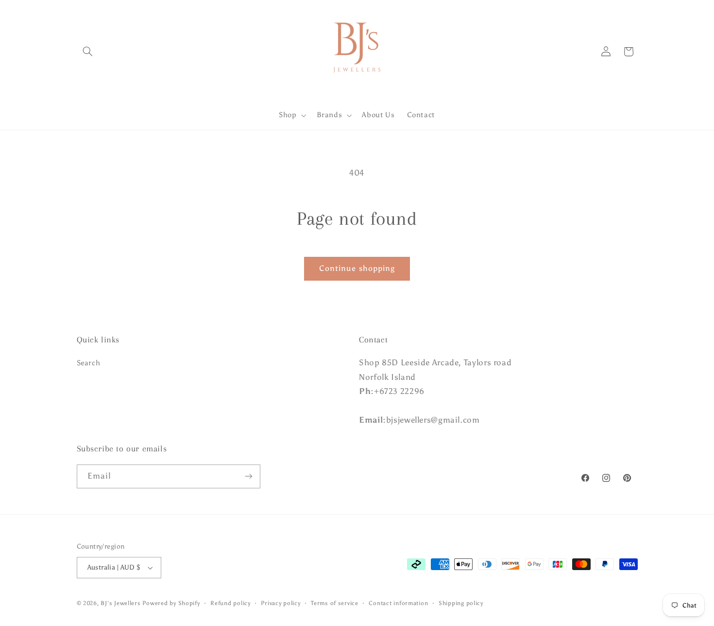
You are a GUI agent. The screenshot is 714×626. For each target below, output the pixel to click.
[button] (88, 51)
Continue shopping (357, 268)
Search (89, 362)
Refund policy (230, 603)
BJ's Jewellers (120, 603)
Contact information (398, 603)
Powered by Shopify (171, 603)
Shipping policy (461, 603)
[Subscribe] (248, 476)
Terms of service (334, 603)
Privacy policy (280, 603)
